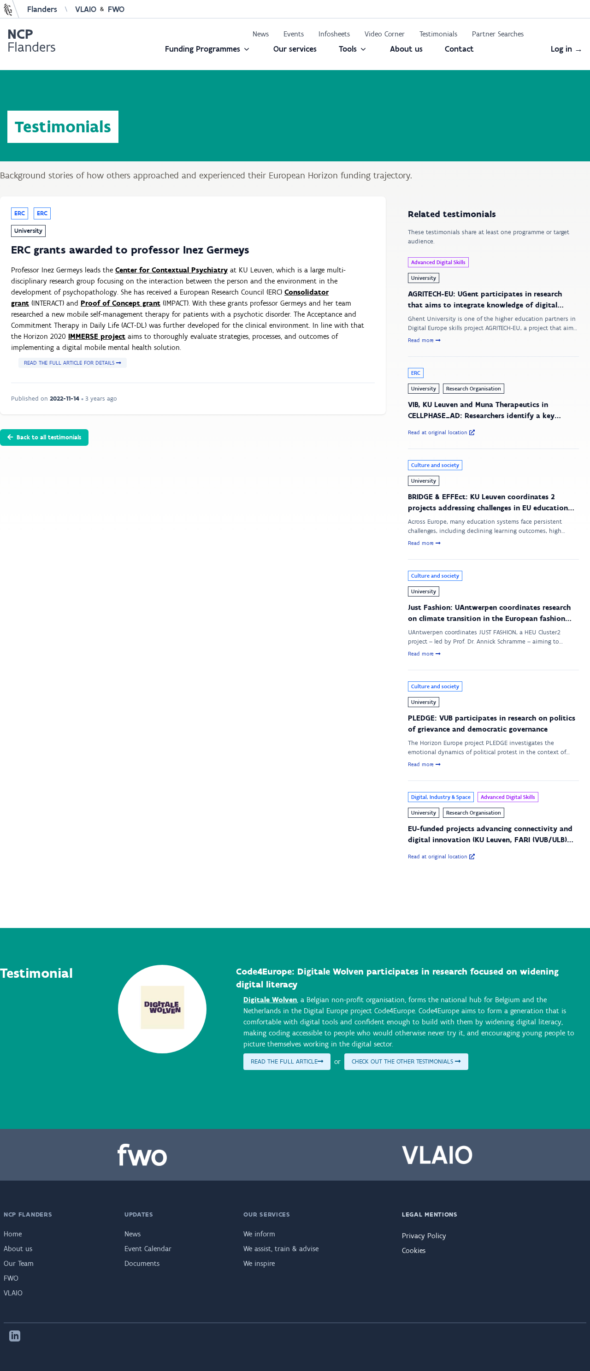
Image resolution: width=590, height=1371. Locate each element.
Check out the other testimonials (403, 1061)
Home (13, 1233)
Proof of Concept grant (120, 303)
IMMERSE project (96, 336)
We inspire (259, 1263)
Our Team (19, 1263)
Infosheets (334, 34)
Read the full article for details (70, 363)
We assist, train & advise (281, 1248)
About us (406, 49)
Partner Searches (498, 34)
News (261, 34)
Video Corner (385, 34)
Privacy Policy (424, 1235)
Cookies (413, 1250)
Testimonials (438, 34)
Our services (295, 49)
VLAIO (85, 9)
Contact (459, 49)
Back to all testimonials (49, 437)
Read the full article (284, 1061)
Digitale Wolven (270, 999)
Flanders (42, 9)
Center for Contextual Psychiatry (171, 270)
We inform (259, 1233)
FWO (116, 9)
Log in (567, 49)
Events (293, 34)
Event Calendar (147, 1248)
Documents (141, 1263)
